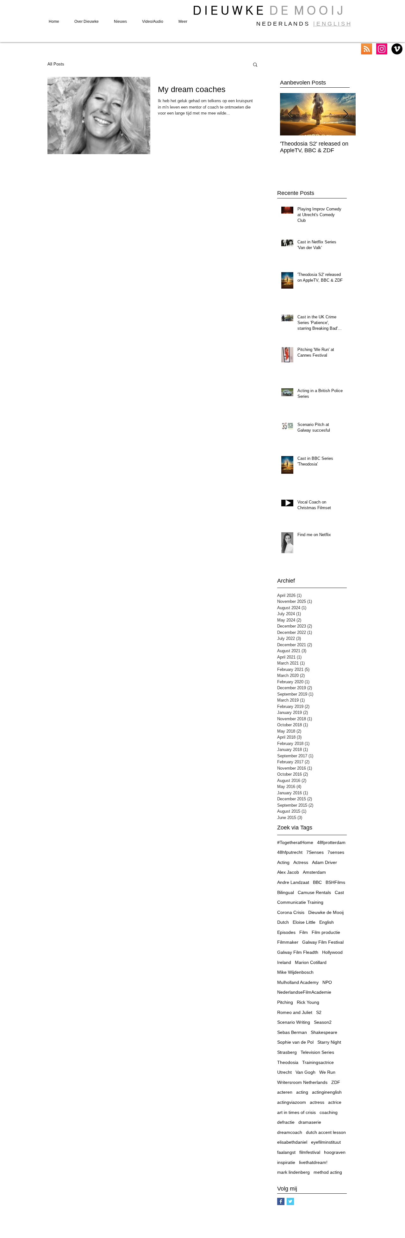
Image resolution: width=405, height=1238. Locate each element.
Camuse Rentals (314, 892)
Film (303, 932)
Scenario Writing (293, 1022)
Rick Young (308, 1002)
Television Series (317, 1052)
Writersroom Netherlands (302, 1082)
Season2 (323, 1022)
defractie (286, 1122)
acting (302, 1092)
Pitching (285, 1002)
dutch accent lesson (326, 1132)
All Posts (55, 64)
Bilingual (285, 892)
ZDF (335, 1082)
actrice (334, 1102)
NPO (327, 982)
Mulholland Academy (298, 982)
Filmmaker (287, 942)
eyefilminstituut (326, 1142)
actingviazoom (291, 1102)
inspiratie (286, 1162)
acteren (284, 1092)
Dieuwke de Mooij (326, 912)
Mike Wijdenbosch (295, 972)
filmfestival (309, 1152)
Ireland (284, 962)
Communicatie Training (300, 902)
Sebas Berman (292, 1032)
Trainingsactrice (318, 1062)
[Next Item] (345, 114)
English (326, 922)
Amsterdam (314, 872)
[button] (255, 65)
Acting (283, 862)
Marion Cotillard (311, 962)
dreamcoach (289, 1132)
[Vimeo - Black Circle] (396, 48)
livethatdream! (313, 1162)
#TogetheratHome (295, 842)
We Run (327, 1072)
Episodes (286, 932)
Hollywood (332, 952)
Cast (339, 892)
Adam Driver (324, 862)
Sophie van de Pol (295, 1042)
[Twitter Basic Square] (290, 1201)
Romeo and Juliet (294, 1012)
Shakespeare (324, 1032)
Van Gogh (305, 1072)
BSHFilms (335, 882)
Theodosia (287, 1062)
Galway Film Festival (323, 942)
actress (317, 1102)
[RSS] (366, 48)
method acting (328, 1172)
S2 (318, 1012)
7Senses (315, 852)
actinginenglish (327, 1092)
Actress (300, 862)
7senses (335, 852)
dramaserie (309, 1122)
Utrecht (284, 1072)
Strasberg (287, 1052)
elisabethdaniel (292, 1142)
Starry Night (329, 1042)
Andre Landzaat (293, 882)
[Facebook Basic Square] (280, 1201)
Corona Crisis (290, 912)
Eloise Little (304, 922)
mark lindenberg (293, 1172)
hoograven (335, 1152)
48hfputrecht (289, 852)
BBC (317, 882)
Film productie (326, 932)
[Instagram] (381, 48)
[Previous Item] (290, 114)
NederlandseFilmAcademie (304, 992)
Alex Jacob (288, 872)
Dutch (283, 922)
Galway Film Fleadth (297, 952)
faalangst (286, 1152)
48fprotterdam (331, 842)
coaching (329, 1112)
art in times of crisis (296, 1112)
